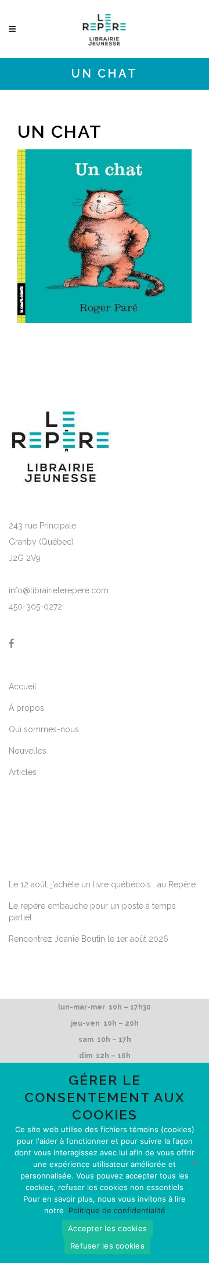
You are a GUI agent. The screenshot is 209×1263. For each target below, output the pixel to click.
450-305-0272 (35, 606)
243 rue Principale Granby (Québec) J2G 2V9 (42, 542)
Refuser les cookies (107, 1245)
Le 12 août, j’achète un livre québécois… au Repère (102, 884)
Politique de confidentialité (117, 1210)
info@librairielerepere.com (59, 590)
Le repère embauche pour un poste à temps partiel (92, 911)
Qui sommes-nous (44, 729)
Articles (23, 772)
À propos (26, 708)
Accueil (23, 686)
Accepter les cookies (107, 1228)
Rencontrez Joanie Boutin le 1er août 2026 (88, 938)
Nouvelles (27, 750)
